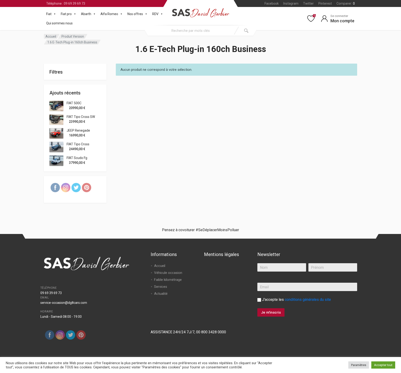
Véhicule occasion (168, 273)
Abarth (86, 14)
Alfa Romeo (109, 14)
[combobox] (190, 30)
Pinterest (325, 3)
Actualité (161, 294)
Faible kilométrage (168, 280)
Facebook (272, 3)
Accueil (50, 36)
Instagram (290, 3)
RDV (155, 14)
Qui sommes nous (59, 23)
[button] (54, 14)
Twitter (308, 3)
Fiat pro (66, 14)
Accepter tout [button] (383, 365)
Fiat (49, 14)
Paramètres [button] (358, 365)
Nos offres (135, 14)
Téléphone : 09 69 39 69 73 (65, 3)
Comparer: (345, 3)
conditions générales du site (308, 299)
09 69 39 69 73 (51, 293)
